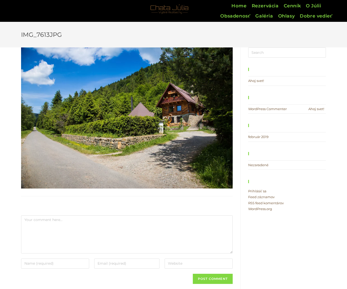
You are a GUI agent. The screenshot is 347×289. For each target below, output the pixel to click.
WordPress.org (260, 209)
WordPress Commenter (267, 109)
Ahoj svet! (256, 81)
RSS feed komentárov (266, 203)
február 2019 (258, 137)
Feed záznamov (261, 197)
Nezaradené (258, 165)
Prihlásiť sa (257, 191)
